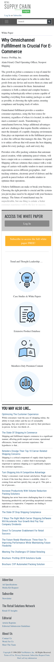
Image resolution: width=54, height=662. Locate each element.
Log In (7, 15)
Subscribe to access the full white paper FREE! (28, 241)
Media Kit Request (10, 587)
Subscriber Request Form (40, 655)
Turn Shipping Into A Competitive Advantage (23, 472)
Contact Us (7, 638)
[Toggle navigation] (6, 22)
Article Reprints (9, 622)
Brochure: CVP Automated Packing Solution (23, 564)
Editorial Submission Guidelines (16, 626)
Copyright (7, 652)
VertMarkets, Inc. (28, 652)
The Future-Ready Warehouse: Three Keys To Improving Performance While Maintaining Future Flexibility (26, 542)
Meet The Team (9, 644)
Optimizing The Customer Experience (20, 414)
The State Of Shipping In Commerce (19, 432)
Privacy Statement (22, 655)
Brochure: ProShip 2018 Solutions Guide (21, 558)
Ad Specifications (9, 584)
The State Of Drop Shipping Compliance (21, 512)
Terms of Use (9, 655)
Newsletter (6, 598)
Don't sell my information (27, 658)
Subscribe (17, 15)
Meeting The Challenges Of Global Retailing (23, 551)
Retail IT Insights (10, 610)
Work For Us (8, 641)
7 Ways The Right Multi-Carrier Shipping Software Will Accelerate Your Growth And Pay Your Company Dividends (26, 521)
